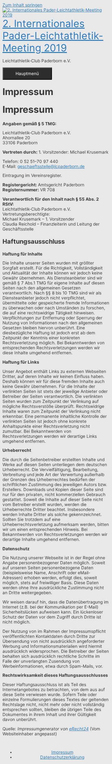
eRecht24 (79, 728)
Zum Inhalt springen (22, 4)
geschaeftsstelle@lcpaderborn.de (51, 166)
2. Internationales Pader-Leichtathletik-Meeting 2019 (52, 35)
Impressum (62, 752)
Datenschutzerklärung (62, 757)
